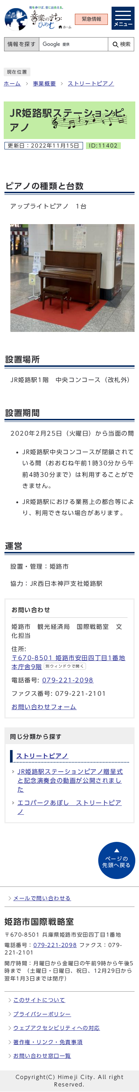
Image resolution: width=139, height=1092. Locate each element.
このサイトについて (39, 1000)
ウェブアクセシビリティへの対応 (56, 1028)
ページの (116, 862)
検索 (125, 44)
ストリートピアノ (91, 83)
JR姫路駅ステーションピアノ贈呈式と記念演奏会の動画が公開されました (70, 780)
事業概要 (44, 83)
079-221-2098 (68, 680)
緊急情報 (91, 19)
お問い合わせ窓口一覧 (42, 1056)
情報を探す (21, 44)
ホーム (12, 83)
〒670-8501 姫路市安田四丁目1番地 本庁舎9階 (68, 662)
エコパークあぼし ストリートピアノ (69, 807)
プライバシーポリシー (42, 1014)
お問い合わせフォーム (44, 707)
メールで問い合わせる (42, 898)
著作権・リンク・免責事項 (48, 1042)
